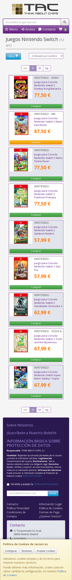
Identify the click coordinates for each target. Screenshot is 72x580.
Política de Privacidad (32, 476)
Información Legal (50, 504)
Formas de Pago (49, 512)
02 (39, 68)
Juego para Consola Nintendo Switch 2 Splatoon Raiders (45, 230)
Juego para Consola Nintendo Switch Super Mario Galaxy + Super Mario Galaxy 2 (47, 377)
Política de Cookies (51, 508)
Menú (13, 29)
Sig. (47, 68)
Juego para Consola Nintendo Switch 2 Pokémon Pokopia (45, 194)
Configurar (11, 551)
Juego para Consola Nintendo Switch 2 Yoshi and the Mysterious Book (48, 340)
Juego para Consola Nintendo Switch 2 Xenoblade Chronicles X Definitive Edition (48, 304)
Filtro (11, 56)
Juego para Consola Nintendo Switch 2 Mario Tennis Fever (48, 158)
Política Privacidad (18, 508)
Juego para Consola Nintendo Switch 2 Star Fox (47, 266)
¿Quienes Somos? (50, 516)
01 (33, 68)
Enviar (53, 493)
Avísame (36, 142)
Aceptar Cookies (46, 551)
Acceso (30, 29)
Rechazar (27, 551)
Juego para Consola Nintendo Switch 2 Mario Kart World (48, 121)
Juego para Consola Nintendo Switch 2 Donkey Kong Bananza (47, 85)
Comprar (36, 106)
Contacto (49, 29)
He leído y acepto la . (34, 484)
